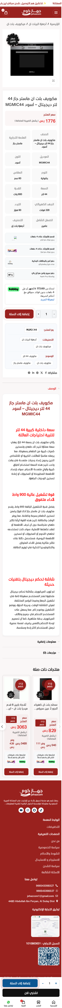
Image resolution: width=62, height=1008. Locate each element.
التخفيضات (53, 826)
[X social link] (42, 373)
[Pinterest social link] (37, 373)
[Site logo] (31, 12)
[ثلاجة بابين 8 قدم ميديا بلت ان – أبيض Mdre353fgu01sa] (16, 689)
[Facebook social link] (46, 373)
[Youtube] (21, 810)
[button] (46, 771)
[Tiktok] (41, 810)
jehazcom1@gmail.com (40, 895)
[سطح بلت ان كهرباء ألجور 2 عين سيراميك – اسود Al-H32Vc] (46, 689)
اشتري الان (31, 992)
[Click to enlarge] (53, 81)
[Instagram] (27, 810)
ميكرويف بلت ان (16, 23)
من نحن (55, 840)
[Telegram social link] (29, 373)
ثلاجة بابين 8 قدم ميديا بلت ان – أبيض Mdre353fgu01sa (16, 708)
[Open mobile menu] (56, 12)
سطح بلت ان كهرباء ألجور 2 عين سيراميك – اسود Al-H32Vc (46, 708)
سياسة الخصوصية (49, 847)
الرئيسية (55, 23)
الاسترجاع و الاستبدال (47, 859)
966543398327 (45, 885)
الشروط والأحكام (50, 853)
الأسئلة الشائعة (50, 872)
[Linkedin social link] (33, 373)
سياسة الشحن (51, 865)
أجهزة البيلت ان (37, 23)
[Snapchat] (34, 810)
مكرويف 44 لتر (30, 356)
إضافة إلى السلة (19, 314)
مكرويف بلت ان (44, 363)
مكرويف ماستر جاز (22, 363)
